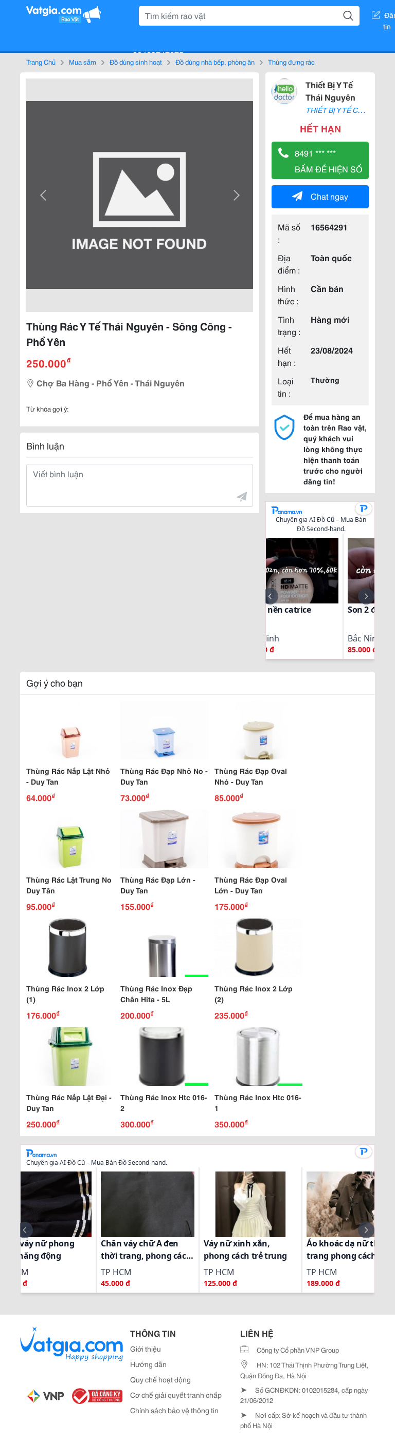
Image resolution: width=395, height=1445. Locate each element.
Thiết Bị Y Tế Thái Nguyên (330, 91)
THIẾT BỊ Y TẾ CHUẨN (342, 110)
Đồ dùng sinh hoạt (136, 61)
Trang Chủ (41, 61)
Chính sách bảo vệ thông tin (174, 1410)
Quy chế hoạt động (160, 1379)
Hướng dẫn (148, 1364)
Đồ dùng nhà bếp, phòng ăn (215, 61)
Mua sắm (82, 61)
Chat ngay (329, 196)
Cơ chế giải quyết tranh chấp (176, 1395)
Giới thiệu (145, 1348)
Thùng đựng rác (291, 61)
